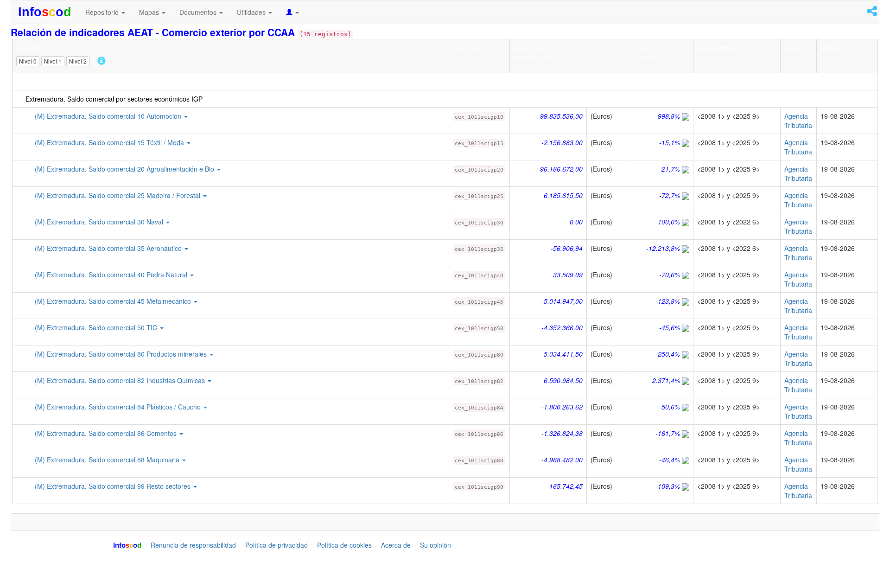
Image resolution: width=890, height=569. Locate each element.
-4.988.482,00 (562, 459)
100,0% (669, 221)
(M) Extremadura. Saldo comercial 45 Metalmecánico (114, 301)
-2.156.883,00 (562, 142)
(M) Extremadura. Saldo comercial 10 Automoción (109, 116)
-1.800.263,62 (562, 406)
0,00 (576, 221)
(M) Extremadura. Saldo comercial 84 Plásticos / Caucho (119, 406)
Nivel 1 (53, 60)
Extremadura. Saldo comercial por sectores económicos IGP (114, 98)
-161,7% (667, 433)
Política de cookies (344, 545)
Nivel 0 (28, 60)
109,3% (669, 486)
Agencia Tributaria (798, 120)
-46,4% (669, 459)
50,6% (670, 406)
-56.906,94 (567, 248)
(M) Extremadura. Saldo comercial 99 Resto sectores (113, 486)
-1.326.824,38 (562, 433)
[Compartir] (872, 12)
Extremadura (35, 81)
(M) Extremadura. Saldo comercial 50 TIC (97, 327)
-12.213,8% (663, 248)
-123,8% (667, 301)
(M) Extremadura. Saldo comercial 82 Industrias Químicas (121, 380)
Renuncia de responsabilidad (193, 545)
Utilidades (252, 12)
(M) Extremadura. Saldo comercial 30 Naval (100, 221)
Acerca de (396, 545)
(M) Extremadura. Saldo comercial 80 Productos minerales (122, 353)
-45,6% (669, 327)
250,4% (669, 353)
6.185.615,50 (563, 195)
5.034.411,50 (563, 353)
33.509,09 (568, 274)
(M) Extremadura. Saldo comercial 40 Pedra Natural (112, 274)
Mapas (150, 12)
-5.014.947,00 (562, 301)
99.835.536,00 (561, 116)
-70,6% (669, 274)
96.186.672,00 (561, 168)
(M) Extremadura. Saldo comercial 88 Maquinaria (108, 459)
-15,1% (669, 142)
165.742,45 (566, 486)
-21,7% (669, 168)
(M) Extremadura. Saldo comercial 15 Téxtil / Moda (110, 142)
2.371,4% (666, 380)
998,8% (669, 116)
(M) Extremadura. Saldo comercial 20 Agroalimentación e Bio (125, 168)
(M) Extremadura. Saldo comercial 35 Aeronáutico (109, 248)
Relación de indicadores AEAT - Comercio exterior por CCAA (154, 32)
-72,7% (669, 195)
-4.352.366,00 (562, 327)
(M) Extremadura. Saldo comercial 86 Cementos (106, 433)
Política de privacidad (276, 545)
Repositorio (103, 12)
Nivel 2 (78, 60)
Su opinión (435, 545)
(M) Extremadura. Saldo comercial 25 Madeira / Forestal (118, 195)
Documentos (198, 12)
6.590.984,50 (563, 380)
